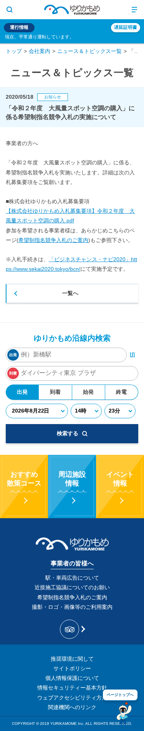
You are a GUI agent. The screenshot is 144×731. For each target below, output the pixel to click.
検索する (67, 433)
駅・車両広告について (72, 578)
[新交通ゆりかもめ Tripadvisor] (72, 629)
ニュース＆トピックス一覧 (89, 51)
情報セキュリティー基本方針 (72, 688)
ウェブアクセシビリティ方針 (72, 698)
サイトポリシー (72, 668)
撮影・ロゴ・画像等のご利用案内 (72, 607)
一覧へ (70, 293)
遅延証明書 (125, 27)
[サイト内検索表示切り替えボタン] (9, 9)
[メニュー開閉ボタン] (134, 9)
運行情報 (19, 27)
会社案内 (39, 51)
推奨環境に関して (72, 659)
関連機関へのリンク (72, 707)
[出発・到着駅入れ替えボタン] (132, 355)
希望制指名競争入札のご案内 (53, 240)
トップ (14, 51)
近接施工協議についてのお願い (72, 587)
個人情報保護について (72, 678)
